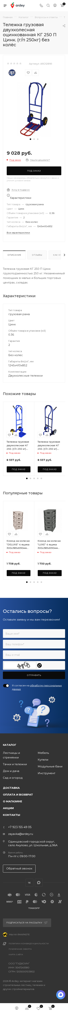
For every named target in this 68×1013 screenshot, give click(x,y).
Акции (8, 808)
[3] (14, 63)
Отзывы (37, 255)
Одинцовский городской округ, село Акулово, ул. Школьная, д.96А (32, 843)
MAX (39, 883)
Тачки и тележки (15, 764)
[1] (7, 63)
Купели (43, 759)
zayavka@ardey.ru (20, 834)
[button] (30, 139)
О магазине (12, 801)
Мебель (43, 753)
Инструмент (46, 773)
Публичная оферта (20, 949)
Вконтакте (29, 883)
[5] (20, 63)
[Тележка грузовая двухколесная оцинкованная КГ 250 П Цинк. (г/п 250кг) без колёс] (34, 109)
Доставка (11, 788)
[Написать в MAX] (60, 994)
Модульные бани (50, 766)
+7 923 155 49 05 (20, 827)
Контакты (11, 815)
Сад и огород (13, 777)
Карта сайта (16, 954)
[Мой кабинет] (55, 5)
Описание (14, 255)
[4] (17, 63)
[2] (11, 63)
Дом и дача (11, 771)
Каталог (9, 745)
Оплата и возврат (18, 794)
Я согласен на (37, 687)
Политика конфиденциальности (29, 943)
